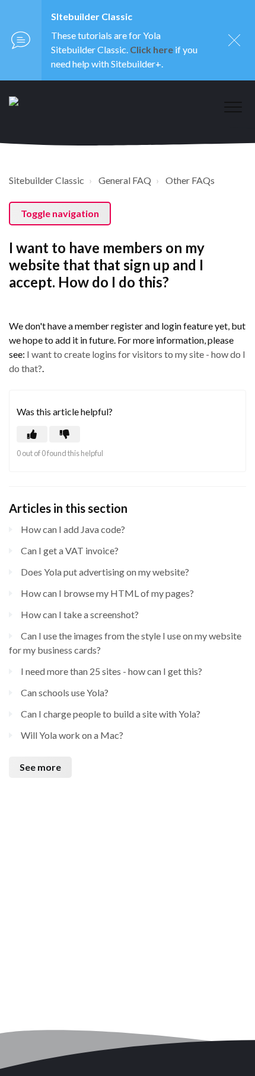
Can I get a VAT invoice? (70, 550)
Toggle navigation (60, 213)
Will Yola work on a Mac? (72, 735)
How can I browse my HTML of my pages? (107, 593)
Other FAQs (190, 180)
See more (40, 767)
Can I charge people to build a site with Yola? (110, 713)
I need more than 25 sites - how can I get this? (111, 671)
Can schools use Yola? (65, 692)
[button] (232, 106)
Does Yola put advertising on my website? (105, 571)
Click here (151, 49)
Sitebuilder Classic (46, 180)
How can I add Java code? (73, 529)
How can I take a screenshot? (80, 614)
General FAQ (124, 180)
